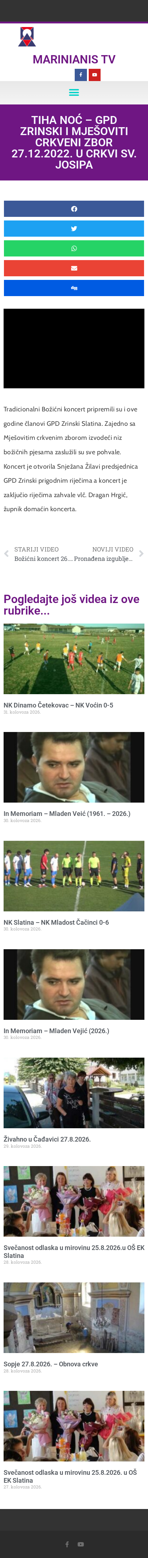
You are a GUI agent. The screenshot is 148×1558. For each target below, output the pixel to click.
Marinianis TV (74, 59)
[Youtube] (95, 75)
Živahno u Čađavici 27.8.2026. (47, 1139)
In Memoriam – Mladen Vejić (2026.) (56, 1031)
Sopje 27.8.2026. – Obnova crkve (51, 1364)
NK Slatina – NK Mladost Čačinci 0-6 (56, 922)
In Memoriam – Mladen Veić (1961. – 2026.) (67, 813)
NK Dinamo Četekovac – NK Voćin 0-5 (58, 705)
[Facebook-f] (81, 75)
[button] (74, 93)
